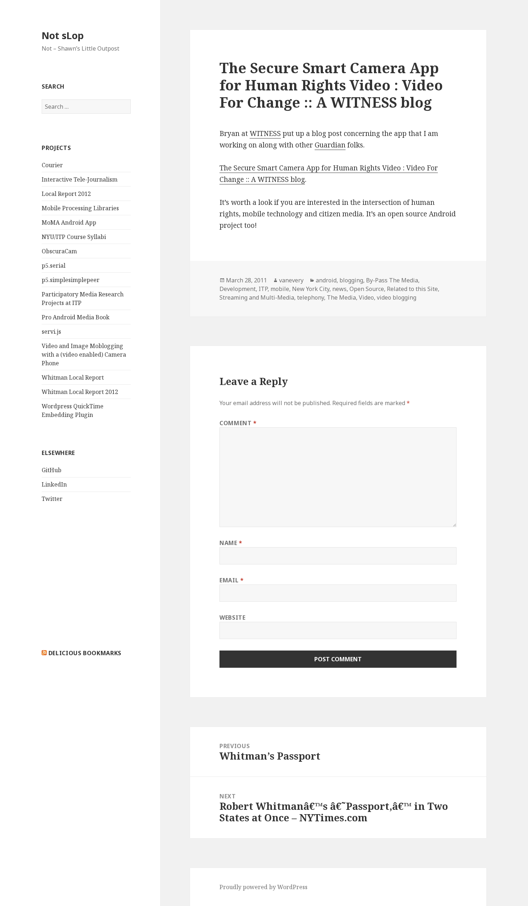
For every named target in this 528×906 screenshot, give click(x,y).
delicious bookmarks (84, 653)
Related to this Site (412, 289)
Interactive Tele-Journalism (79, 179)
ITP (263, 289)
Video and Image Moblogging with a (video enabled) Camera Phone (84, 354)
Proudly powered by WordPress (263, 887)
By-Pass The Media (392, 280)
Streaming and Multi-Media (256, 297)
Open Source (366, 289)
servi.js (51, 331)
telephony (310, 297)
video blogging (396, 297)
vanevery (291, 280)
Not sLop (63, 35)
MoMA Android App (69, 222)
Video (366, 297)
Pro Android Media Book (76, 317)
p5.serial (53, 265)
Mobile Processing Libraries (80, 208)
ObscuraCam (59, 251)
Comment (238, 423)
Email (231, 580)
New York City (310, 289)
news (339, 289)
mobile (279, 289)
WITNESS (265, 133)
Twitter (52, 499)
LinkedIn (54, 484)
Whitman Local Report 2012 (80, 392)
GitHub (51, 470)
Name (230, 543)
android (326, 280)
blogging (351, 280)
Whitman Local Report (73, 377)
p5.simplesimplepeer (70, 280)
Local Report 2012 (66, 194)
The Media (341, 297)
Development (237, 289)
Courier (52, 165)
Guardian (330, 145)
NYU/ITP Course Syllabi (74, 237)
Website (232, 617)
